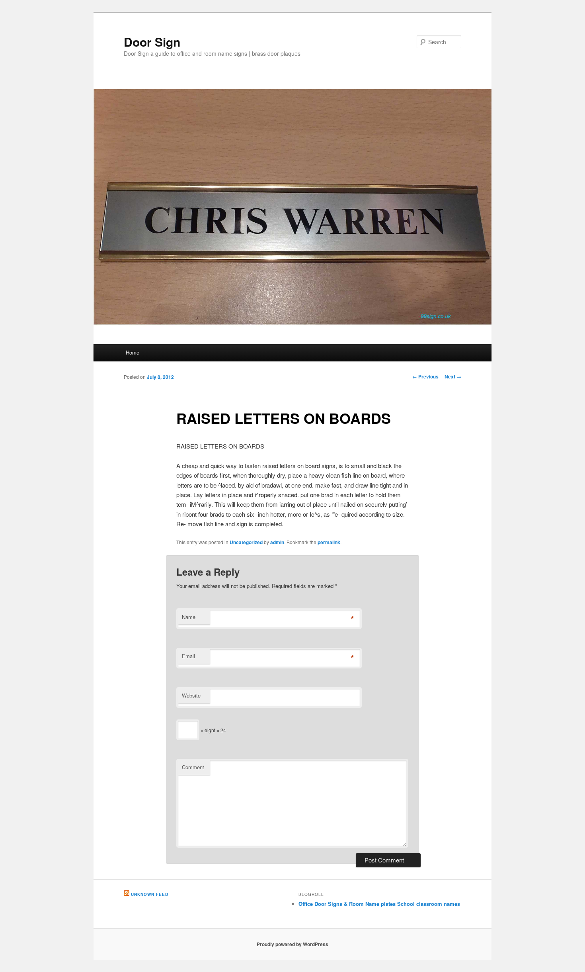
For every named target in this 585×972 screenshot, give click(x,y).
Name (188, 617)
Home (132, 352)
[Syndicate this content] (126, 894)
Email (188, 656)
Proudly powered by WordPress (292, 944)
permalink (329, 542)
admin (277, 542)
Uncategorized (246, 542)
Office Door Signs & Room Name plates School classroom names (379, 903)
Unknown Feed (149, 894)
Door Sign (152, 41)
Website (191, 695)
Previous (425, 376)
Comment (193, 767)
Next (453, 376)
